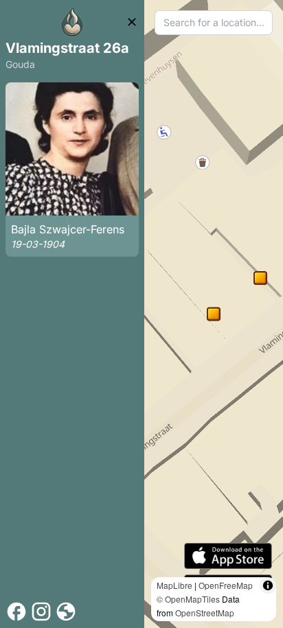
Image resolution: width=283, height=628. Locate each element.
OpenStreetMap (204, 612)
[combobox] (213, 22)
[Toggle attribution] (268, 585)
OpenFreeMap (226, 585)
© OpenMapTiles (188, 599)
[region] (213, 314)
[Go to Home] (72, 21)
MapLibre (174, 585)
